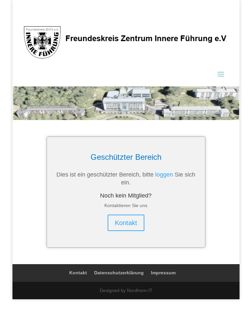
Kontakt (126, 222)
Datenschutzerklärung (119, 272)
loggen (164, 174)
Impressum (163, 272)
